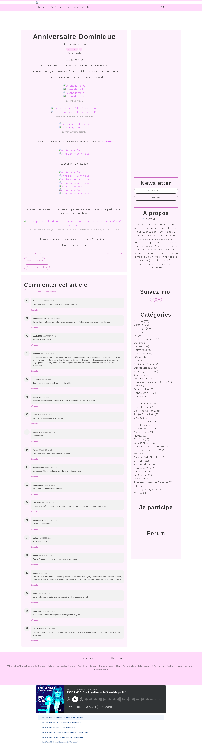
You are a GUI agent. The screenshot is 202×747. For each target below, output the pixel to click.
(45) (145, 393)
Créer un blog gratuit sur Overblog (61, 666)
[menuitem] (42, 7)
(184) (140, 343)
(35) (141, 418)
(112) (140, 360)
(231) (138, 335)
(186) (146, 339)
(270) (142, 328)
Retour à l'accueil (34, 260)
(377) (141, 325)
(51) (139, 385)
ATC (85, 44)
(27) (153, 446)
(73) (143, 378)
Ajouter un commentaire (47, 292)
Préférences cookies (100, 669)
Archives (73, 7)
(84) (146, 371)
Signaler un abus (106, 666)
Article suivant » (115, 253)
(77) (141, 375)
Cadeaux (65, 44)
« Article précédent (35, 253)
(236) (138, 332)
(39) (145, 403)
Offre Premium (158, 666)
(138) (143, 353)
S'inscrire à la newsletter (37, 267)
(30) (140, 436)
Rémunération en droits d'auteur (136, 666)
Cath (108, 141)
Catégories (57, 7)
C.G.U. (118, 666)
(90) (146, 368)
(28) (141, 439)
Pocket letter (76, 44)
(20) (150, 489)
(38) (144, 407)
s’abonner (77, 707)
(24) (145, 478)
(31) (143, 432)
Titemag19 (161, 264)
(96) (146, 364)
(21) (138, 486)
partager (92, 707)
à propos (108, 707)
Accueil (42, 7)
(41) (140, 400)
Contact (87, 7)
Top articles (82, 666)
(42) (140, 396)
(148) (142, 350)
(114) (144, 357)
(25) (144, 471)
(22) (153, 482)
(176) (141, 346)
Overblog (116, 658)
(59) (153, 382)
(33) (142, 425)
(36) (147, 410)
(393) (141, 321)
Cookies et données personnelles (179, 666)
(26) (149, 457)
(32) (146, 428)
